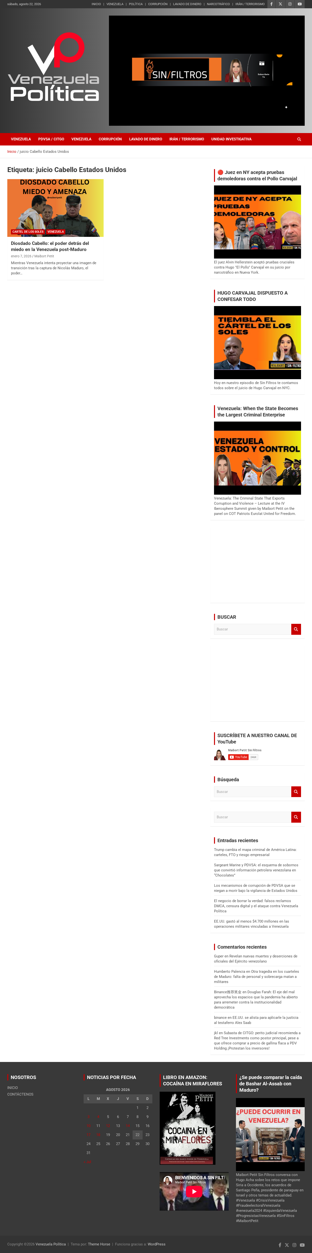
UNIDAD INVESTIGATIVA (231, 139)
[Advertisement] (257, 565)
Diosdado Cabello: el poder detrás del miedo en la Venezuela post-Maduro (50, 246)
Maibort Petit (44, 256)
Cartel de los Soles (27, 231)
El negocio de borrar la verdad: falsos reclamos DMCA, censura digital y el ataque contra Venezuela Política (256, 906)
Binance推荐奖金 (228, 992)
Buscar (296, 629)
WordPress (157, 1244)
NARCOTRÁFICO (218, 4)
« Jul (87, 1162)
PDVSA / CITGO (51, 139)
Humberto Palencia (229, 971)
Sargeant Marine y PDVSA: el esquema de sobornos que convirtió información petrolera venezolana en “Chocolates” (256, 870)
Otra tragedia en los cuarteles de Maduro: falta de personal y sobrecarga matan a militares (256, 976)
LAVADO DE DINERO (187, 4)
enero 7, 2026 (21, 256)
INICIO (96, 4)
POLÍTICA (136, 4)
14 (128, 1126)
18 (98, 1135)
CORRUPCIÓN (157, 4)
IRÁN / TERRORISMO (250, 4)
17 (88, 1135)
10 (88, 1126)
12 (108, 1126)
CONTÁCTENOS (20, 1094)
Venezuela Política (51, 1244)
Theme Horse (99, 1244)
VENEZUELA (115, 4)
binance (220, 1017)
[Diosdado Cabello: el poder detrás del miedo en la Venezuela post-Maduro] (55, 208)
